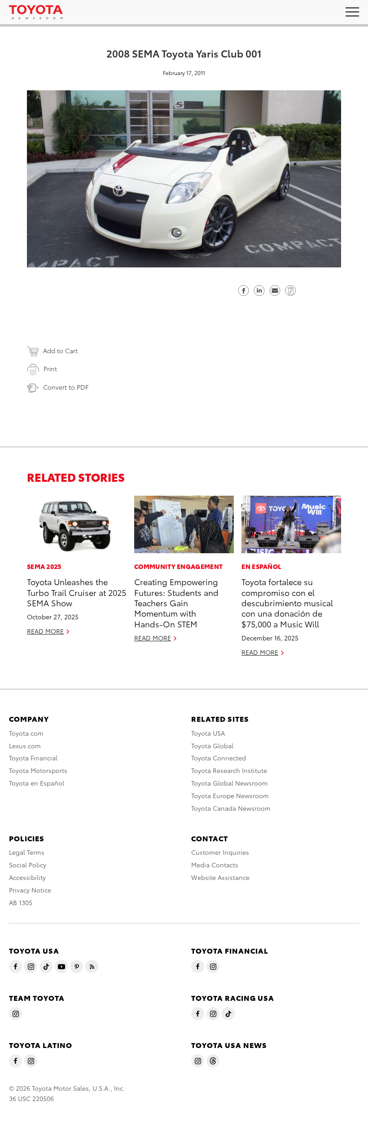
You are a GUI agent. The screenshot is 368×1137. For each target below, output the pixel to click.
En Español (261, 566)
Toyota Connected (218, 757)
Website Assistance (220, 877)
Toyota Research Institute (229, 770)
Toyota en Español (36, 782)
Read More (45, 630)
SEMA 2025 (44, 566)
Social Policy (27, 864)
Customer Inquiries (220, 852)
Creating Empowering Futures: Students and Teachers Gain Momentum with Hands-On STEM (176, 602)
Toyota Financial (33, 757)
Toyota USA (208, 732)
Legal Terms (26, 852)
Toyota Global (212, 745)
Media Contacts (214, 864)
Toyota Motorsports (38, 770)
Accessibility (27, 877)
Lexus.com (25, 745)
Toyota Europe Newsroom (230, 795)
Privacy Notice (30, 889)
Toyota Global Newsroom (229, 782)
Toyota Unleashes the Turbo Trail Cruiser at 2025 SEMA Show (76, 592)
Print (50, 368)
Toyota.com (26, 732)
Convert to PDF (65, 386)
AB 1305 (20, 902)
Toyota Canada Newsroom (231, 808)
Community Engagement (178, 566)
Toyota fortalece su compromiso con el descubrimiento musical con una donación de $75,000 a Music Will (287, 602)
